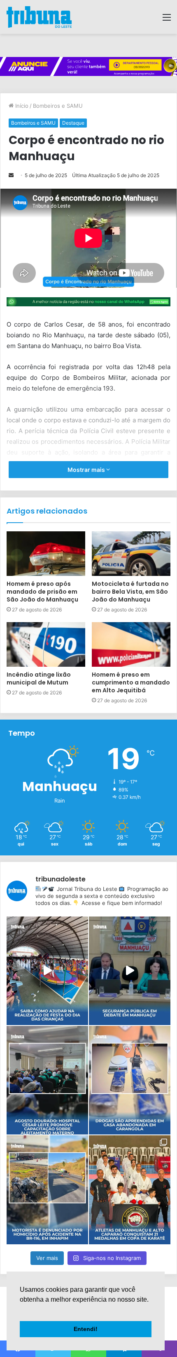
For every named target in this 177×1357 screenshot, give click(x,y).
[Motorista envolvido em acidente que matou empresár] (47, 1189)
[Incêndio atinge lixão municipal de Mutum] (46, 644)
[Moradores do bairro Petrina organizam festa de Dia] (47, 971)
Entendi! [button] (86, 1329)
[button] (21, 1310)
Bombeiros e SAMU (58, 105)
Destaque (73, 123)
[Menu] (167, 20)
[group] (88, 66)
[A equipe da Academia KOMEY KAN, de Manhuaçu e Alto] (129, 1189)
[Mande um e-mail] (11, 175)
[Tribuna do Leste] (39, 17)
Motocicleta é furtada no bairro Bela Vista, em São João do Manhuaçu (130, 592)
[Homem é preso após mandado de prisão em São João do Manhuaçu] (46, 553)
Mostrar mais (87, 469)
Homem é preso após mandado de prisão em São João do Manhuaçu (42, 592)
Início (21, 105)
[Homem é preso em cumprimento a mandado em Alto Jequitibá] (131, 644)
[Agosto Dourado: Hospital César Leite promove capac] (47, 1080)
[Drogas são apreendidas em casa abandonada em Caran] (129, 1080)
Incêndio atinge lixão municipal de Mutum (39, 678)
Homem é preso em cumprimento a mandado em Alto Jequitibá (131, 682)
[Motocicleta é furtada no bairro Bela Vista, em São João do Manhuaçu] (131, 553)
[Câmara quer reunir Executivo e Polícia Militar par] (129, 971)
